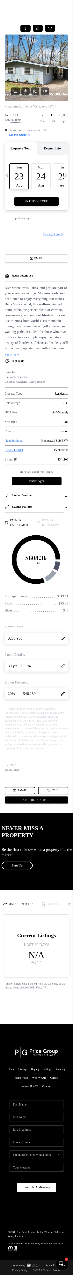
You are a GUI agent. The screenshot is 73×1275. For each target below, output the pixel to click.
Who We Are (39, 1077)
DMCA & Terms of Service (47, 1270)
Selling (47, 1069)
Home (11, 1069)
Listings (22, 1069)
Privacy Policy (20, 1270)
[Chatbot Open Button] (62, 1264)
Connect (46, 1086)
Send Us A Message (36, 1187)
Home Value (21, 1077)
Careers (54, 1077)
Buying (35, 1069)
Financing (60, 1069)
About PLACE (30, 1086)
